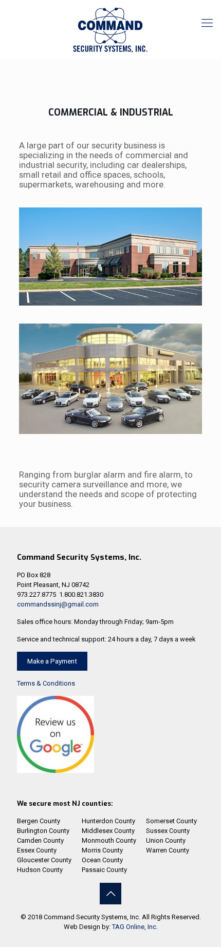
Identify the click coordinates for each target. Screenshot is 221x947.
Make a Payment (52, 661)
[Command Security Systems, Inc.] (110, 31)
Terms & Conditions (46, 683)
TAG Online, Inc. (135, 927)
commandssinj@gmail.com (58, 604)
